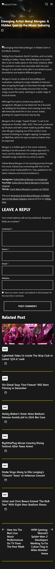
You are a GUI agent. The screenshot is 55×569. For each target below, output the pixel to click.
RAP (5, 349)
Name (5, 249)
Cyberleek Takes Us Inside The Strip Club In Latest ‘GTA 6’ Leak (27, 357)
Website (5, 278)
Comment (7, 229)
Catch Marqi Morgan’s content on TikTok (29, 189)
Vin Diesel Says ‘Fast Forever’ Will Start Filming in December (25, 386)
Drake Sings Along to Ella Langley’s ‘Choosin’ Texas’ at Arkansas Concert (23, 473)
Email (5, 263)
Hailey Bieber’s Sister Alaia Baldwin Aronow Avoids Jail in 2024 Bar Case (23, 415)
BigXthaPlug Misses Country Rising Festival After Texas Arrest (23, 444)
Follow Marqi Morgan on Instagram (30, 179)
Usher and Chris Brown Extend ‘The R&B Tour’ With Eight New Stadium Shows (25, 502)
